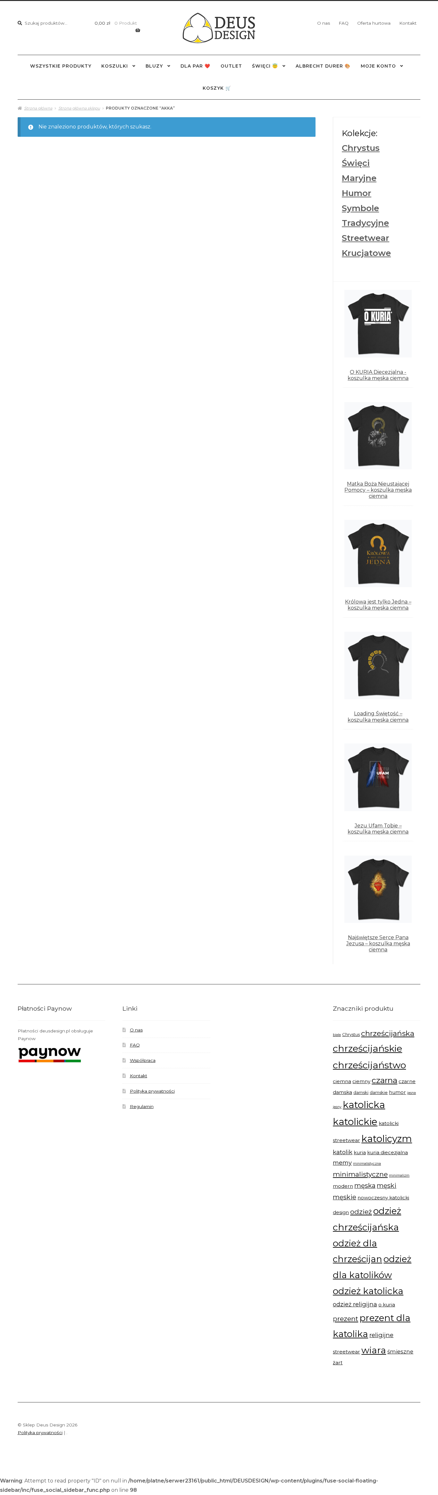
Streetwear (365, 238)
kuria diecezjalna (387, 1152)
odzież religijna (355, 1304)
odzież (361, 1212)
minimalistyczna (367, 1164)
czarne (407, 1081)
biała (337, 1035)
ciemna (342, 1081)
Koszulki (114, 66)
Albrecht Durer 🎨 (323, 66)
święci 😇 (265, 66)
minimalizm (399, 1175)
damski (360, 1092)
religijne (381, 1335)
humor (397, 1092)
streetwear (346, 1352)
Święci (356, 163)
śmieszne (400, 1351)
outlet (231, 66)
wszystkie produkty (60, 66)
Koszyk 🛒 (217, 88)
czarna (384, 1080)
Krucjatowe (366, 253)
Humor (356, 193)
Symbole (360, 208)
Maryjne (359, 178)
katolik (342, 1152)
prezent (345, 1319)
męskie (344, 1197)
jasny (337, 1107)
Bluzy (154, 66)
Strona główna (38, 108)
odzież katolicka (368, 1291)
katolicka (364, 1104)
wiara (373, 1350)
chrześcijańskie (367, 1048)
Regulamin (142, 1106)
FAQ (344, 23)
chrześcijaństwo (369, 1065)
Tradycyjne (365, 223)
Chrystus (361, 148)
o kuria (386, 1305)
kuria (360, 1152)
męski (386, 1185)
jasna (411, 1093)
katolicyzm (386, 1138)
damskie (379, 1092)
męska (364, 1185)
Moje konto (378, 66)
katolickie (355, 1121)
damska (342, 1092)
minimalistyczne (360, 1174)
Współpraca (143, 1060)
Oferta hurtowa (374, 23)
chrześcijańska (387, 1033)
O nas (323, 23)
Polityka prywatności (152, 1091)
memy (342, 1162)
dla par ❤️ (195, 66)
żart (337, 1362)
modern (343, 1186)
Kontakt (408, 23)
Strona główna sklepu (79, 108)
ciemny (361, 1081)
